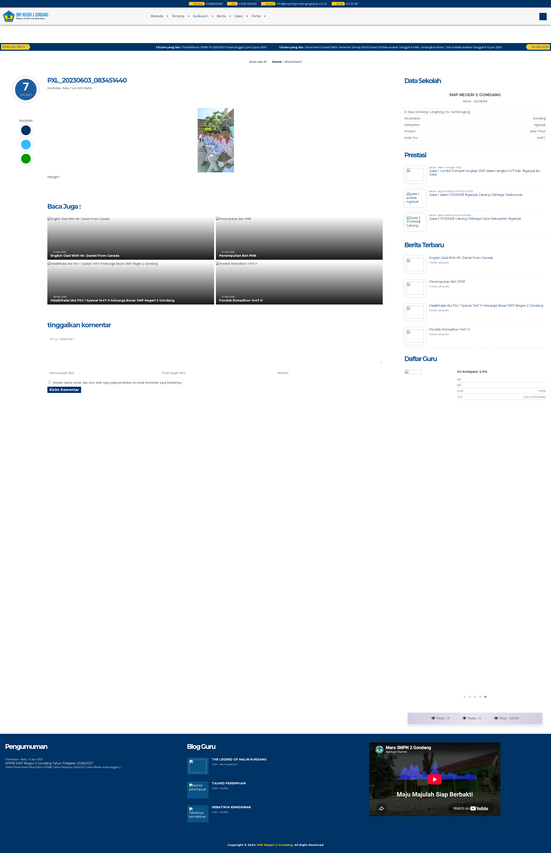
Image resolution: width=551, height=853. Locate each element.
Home (276, 61)
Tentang (178, 16)
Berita (221, 16)
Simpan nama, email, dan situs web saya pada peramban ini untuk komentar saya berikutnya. (117, 382)
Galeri (238, 16)
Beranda (157, 16)
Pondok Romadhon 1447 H (241, 300)
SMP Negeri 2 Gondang (275, 845)
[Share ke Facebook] (25, 130)
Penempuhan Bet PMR (237, 256)
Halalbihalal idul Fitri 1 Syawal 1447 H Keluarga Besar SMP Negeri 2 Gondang (112, 300)
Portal (255, 16)
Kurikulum (200, 16)
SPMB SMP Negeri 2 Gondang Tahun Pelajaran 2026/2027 (49, 763)
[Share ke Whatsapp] (25, 158)
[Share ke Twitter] (25, 144)
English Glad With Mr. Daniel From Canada (85, 256)
